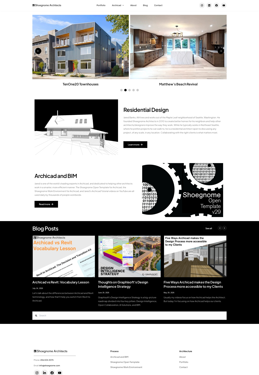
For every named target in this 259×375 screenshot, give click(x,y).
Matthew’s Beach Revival (178, 84)
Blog (145, 5)
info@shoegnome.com (49, 365)
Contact (158, 5)
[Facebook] (216, 5)
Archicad (116, 5)
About (133, 5)
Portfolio (101, 5)
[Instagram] (202, 5)
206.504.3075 (47, 360)
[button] (122, 5)
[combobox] (131, 316)
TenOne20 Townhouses (80, 84)
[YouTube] (224, 5)
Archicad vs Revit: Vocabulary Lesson (60, 282)
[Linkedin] (209, 5)
